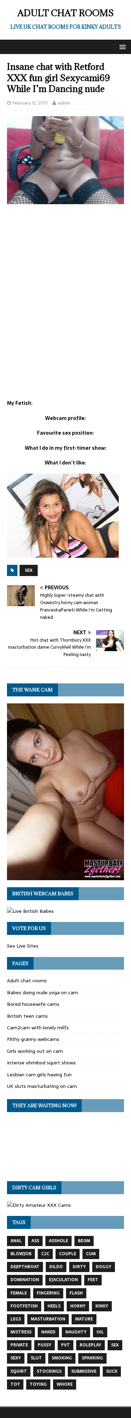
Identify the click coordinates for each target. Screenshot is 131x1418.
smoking (62, 1358)
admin (64, 103)
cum (91, 1253)
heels (54, 1306)
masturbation (48, 1319)
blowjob (20, 1253)
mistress (20, 1332)
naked (48, 1332)
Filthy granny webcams (33, 1039)
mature (84, 1319)
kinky (101, 1306)
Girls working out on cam (35, 1051)
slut (36, 1358)
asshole (58, 1240)
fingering (48, 1293)
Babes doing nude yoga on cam (42, 992)
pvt (65, 1345)
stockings (49, 1371)
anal (16, 1240)
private (19, 1345)
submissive (83, 1371)
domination (24, 1279)
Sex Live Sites (22, 946)
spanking (92, 1358)
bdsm (84, 1240)
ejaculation (63, 1279)
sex (28, 570)
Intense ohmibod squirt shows (41, 1062)
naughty (76, 1332)
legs (15, 1319)
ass (35, 1240)
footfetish (24, 1306)
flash (76, 1293)
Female (18, 1293)
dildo (56, 1266)
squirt (18, 1371)
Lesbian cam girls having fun (39, 1074)
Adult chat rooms (27, 980)
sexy (15, 1358)
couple (67, 1253)
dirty (79, 1266)
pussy (44, 1345)
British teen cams (27, 1016)
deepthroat (24, 1266)
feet (93, 1279)
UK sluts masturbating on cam (42, 1086)
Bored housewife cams (33, 1004)
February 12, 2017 (30, 103)
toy (15, 1384)
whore (65, 1384)
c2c (45, 1253)
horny (78, 1306)
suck (111, 1371)
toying (38, 1384)
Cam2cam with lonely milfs (38, 1027)
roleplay (90, 1345)
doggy (103, 1266)
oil (100, 1332)
